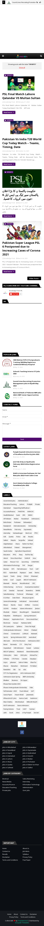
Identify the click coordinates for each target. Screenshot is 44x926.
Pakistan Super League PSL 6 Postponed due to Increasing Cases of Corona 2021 (21, 248)
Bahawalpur (28, 522)
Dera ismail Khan (32, 619)
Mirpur (6, 605)
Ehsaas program (28, 598)
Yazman (32, 709)
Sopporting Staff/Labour (21, 508)
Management (27, 547)
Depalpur (33, 659)
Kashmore (33, 698)
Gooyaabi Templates (22, 923)
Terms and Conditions (10, 860)
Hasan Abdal (19, 695)
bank (18, 515)
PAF (24, 565)
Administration (23, 501)
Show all (22, 67)
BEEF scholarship (28, 677)
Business (15, 680)
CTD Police (15, 659)
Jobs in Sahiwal (7, 767)
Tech (31, 569)
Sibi (14, 670)
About (16, 914)
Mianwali (6, 583)
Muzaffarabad (24, 583)
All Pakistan (7, 519)
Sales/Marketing (9, 594)
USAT (24, 709)
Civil (5, 591)
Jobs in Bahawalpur (29, 747)
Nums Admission (23, 705)
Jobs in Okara (7, 762)
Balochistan (7, 522)
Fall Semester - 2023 (10, 691)
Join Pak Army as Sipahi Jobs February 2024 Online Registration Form (26, 464)
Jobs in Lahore (7, 759)
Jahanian (13, 662)
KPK (24, 515)
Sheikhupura (17, 616)
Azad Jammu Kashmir (32, 587)
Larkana (36, 648)
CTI (21, 644)
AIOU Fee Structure (19, 641)
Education (7, 555)
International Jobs (19, 526)
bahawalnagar (18, 533)
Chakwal (34, 630)
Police (18, 537)
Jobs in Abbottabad (9, 747)
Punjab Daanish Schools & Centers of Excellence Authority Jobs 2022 (26, 453)
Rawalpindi (7, 526)
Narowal (20, 591)
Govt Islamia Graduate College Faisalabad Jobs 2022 (25, 484)
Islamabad (7, 508)
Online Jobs (7, 655)
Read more (8, 112)
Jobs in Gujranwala (29, 750)
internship (7, 533)
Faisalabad (25, 519)
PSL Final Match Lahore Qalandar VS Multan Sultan (21, 96)
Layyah (18, 580)
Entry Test (28, 644)
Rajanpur (23, 573)
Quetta (11, 537)
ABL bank (7, 641)
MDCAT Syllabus (9, 652)
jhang (19, 576)
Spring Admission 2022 (18, 637)
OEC (33, 583)
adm (5, 713)
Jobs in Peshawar (29, 762)
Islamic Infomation (26, 608)
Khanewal (34, 576)
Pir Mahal (33, 666)
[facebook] (22, 732)
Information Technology (31, 785)
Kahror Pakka (23, 662)
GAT (32, 691)
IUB (5, 537)
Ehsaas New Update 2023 (12, 684)
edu (24, 670)
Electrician (7, 623)
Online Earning (8, 587)
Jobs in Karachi (28, 756)
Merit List (29, 533)
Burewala (13, 644)
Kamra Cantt (23, 698)
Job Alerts (26, 851)
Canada (24, 659)
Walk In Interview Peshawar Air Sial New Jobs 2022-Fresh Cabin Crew (26, 474)
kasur (20, 605)
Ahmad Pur (33, 655)
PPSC (36, 533)
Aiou (34, 558)
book (11, 713)
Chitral (26, 576)
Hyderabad (13, 573)
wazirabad (32, 637)
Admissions (35, 519)
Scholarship (32, 526)
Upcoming (25, 562)
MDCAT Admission (30, 580)
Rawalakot (7, 670)
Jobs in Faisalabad (8, 750)
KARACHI (30, 512)
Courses (35, 605)
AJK (24, 537)
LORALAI (25, 634)
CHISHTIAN (35, 562)
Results (30, 537)
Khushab (6, 612)
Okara (17, 544)
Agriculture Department (23, 551)
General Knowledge (10, 601)
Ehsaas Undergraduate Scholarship (15, 688)
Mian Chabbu (8, 702)
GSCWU (6, 608)
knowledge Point (9, 102)
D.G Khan (7, 598)
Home (4, 848)
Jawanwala (29, 695)
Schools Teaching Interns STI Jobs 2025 (26, 372)
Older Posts (33, 278)
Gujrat (6, 576)
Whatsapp (29, 594)
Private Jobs (6, 790)
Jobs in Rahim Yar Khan (31, 765)
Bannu (37, 573)
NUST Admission (9, 705)
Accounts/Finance (9, 512)
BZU (5, 573)
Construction (15, 634)
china (17, 713)
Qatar (5, 562)
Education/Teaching (10, 504)
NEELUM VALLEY (32, 702)
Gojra (5, 662)
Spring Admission (30, 616)
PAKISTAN (21, 512)
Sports (6, 637)
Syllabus (19, 626)
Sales (15, 655)
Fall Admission (22, 569)
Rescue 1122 (14, 562)
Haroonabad (33, 601)
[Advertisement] (22, 29)
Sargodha (22, 540)
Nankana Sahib (26, 623)
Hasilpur (14, 608)
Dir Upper (24, 680)
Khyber (14, 612)
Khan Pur (33, 662)
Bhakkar (6, 680)
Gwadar (11, 591)
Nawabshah (36, 612)
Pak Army (18, 529)
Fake (31, 688)
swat (30, 573)
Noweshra (29, 591)
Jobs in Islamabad (8, 756)
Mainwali (34, 634)
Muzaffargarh (24, 612)
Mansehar (14, 666)
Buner (6, 644)
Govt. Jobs (26, 790)
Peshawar (17, 522)
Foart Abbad (24, 691)
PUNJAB (29, 504)
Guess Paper (8, 695)
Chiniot (6, 634)
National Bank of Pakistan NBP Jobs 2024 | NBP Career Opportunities (27, 394)
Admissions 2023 (34, 641)
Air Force (19, 587)
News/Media (8, 529)
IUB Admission (19, 648)
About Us (26, 848)
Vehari (26, 630)
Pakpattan (7, 616)
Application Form (18, 619)
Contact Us (6, 851)
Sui (19, 670)
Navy (20, 555)
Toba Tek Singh (30, 626)
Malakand (20, 652)
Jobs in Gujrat (7, 753)
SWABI (38, 591)
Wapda (13, 540)
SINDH (30, 515)
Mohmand (24, 666)
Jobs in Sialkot (28, 767)
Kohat (5, 580)
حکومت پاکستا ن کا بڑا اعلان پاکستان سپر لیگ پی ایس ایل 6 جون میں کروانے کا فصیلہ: (20, 195)
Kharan (6, 666)
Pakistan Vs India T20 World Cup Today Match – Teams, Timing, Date (21, 143)
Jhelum (37, 608)
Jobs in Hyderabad (29, 753)
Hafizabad (22, 601)
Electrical (5, 779)
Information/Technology (12, 565)
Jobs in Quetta (7, 765)
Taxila (12, 576)
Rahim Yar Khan (28, 544)
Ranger (30, 565)
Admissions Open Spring (12, 677)
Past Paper (27, 860)
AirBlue (27, 605)
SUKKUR (27, 558)
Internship (26, 782)
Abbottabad (8, 547)
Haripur (15, 623)
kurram (36, 713)
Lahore (21, 504)
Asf (37, 594)
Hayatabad (7, 648)
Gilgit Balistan (8, 544)
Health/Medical (8, 515)
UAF (37, 569)
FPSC (14, 555)
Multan (16, 519)
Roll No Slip (29, 555)
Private (37, 504)
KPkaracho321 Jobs (10, 698)
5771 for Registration (10, 673)
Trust (18, 709)
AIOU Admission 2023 (27, 673)
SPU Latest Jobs (9, 626)
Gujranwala (27, 529)
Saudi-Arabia (8, 551)
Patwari (17, 547)
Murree (14, 583)
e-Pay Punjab (26, 713)
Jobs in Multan (28, 759)
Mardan (6, 569)
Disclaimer (6, 857)
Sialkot (6, 540)
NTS (13, 569)
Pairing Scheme (9, 709)
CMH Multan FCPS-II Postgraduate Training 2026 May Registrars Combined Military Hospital (26, 362)
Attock (6, 558)
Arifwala (6, 659)
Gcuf (11, 580)
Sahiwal (30, 540)
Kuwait (29, 648)
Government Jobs (9, 501)
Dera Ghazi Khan (16, 558)
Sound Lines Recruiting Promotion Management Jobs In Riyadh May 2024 (26, 383)
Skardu (13, 605)
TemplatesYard (23, 921)
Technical (20, 594)
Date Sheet (16, 598)
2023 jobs (23, 655)
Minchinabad (19, 702)
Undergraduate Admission (12, 630)
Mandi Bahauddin (32, 652)
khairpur (6, 619)
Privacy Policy (27, 857)
